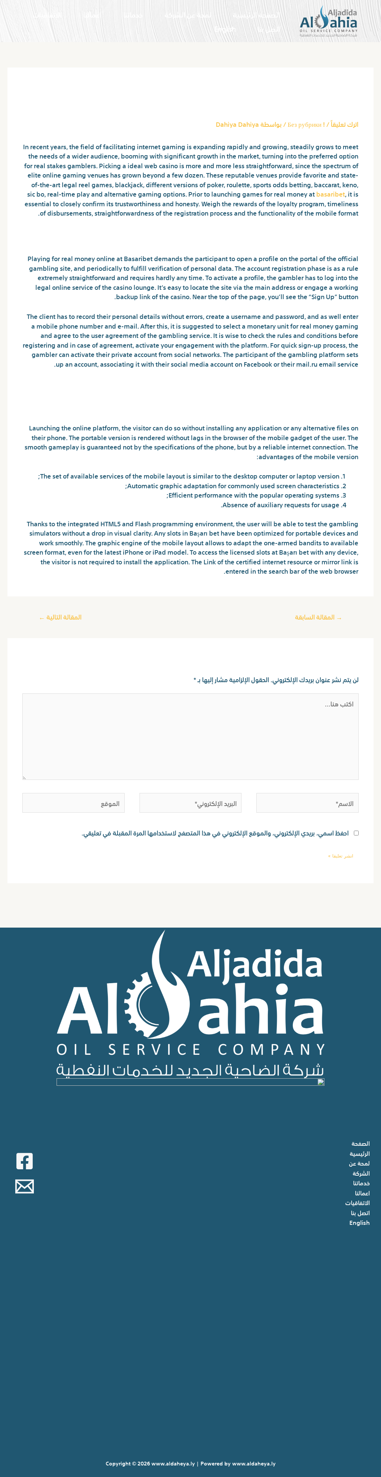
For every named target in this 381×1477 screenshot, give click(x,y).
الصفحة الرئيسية (256, 14)
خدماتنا (133, 14)
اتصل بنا (268, 28)
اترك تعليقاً (344, 123)
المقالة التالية (60, 616)
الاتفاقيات (47, 14)
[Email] (24, 1186)
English (225, 28)
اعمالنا (92, 14)
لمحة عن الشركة (187, 14)
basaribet (330, 193)
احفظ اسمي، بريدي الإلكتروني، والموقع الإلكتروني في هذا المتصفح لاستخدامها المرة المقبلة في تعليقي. (215, 832)
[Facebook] (24, 1161)
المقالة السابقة (318, 616)
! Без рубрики (306, 123)
